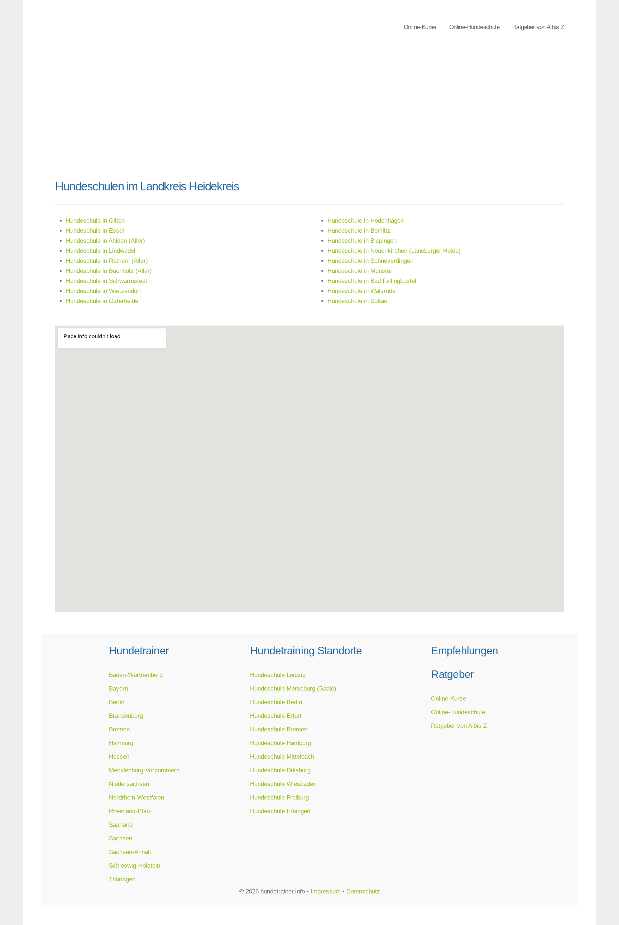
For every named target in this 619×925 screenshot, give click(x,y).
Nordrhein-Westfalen (136, 797)
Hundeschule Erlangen (280, 811)
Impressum (326, 891)
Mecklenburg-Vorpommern (144, 770)
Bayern (118, 688)
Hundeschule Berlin (276, 702)
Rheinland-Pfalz (130, 811)
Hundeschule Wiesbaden (283, 784)
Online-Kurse (420, 27)
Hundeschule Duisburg (280, 770)
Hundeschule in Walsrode (361, 291)
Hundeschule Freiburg (279, 797)
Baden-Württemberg (136, 675)
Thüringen (122, 879)
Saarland (121, 824)
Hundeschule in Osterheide (102, 301)
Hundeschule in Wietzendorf (103, 291)
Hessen (119, 756)
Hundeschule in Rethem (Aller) (107, 260)
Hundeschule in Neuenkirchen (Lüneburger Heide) (394, 250)
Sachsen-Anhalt (130, 852)
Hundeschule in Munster (359, 270)
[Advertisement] (309, 118)
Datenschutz (363, 891)
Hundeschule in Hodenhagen (365, 220)
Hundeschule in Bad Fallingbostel (371, 281)
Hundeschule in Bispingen (362, 240)
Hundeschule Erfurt (276, 715)
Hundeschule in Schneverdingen (370, 260)
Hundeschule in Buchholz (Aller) (109, 270)
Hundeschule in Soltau (357, 301)
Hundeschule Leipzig (278, 675)
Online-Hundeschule (474, 27)
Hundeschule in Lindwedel (100, 250)
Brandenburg (126, 715)
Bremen (119, 729)
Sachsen (120, 838)
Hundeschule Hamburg (280, 743)
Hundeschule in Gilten (95, 220)
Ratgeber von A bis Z (538, 27)
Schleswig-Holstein (134, 865)
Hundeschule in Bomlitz (358, 230)
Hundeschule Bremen (278, 729)
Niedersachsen (129, 784)
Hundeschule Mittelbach (282, 756)
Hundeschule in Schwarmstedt (106, 281)
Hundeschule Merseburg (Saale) (293, 688)
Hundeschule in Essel (95, 230)
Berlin (116, 702)
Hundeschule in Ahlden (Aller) (105, 240)
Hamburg (121, 743)
